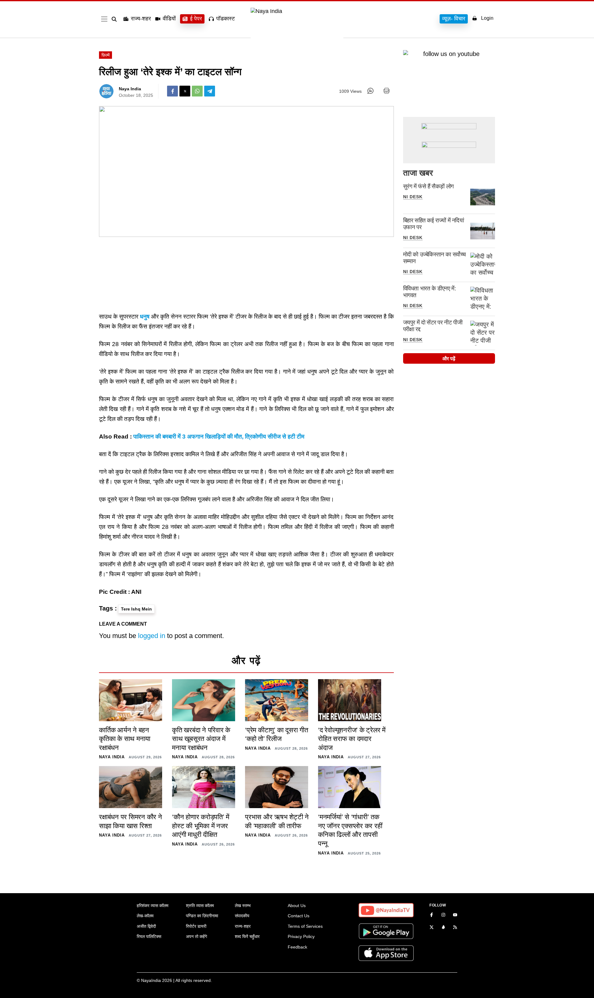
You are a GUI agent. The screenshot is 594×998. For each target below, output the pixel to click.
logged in (151, 636)
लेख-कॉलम (145, 915)
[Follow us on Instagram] (443, 915)
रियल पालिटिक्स (149, 936)
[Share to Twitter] (184, 91)
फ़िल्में (105, 55)
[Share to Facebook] (172, 91)
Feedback (297, 946)
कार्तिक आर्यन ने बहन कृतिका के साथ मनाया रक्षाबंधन (124, 739)
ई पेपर (196, 18)
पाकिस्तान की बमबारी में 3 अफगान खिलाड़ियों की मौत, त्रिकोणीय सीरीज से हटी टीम (218, 436)
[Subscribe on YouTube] (455, 915)
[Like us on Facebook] (431, 915)
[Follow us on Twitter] (431, 927)
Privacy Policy (301, 936)
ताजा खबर (418, 173)
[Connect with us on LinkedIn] (443, 927)
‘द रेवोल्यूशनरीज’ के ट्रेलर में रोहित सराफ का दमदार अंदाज (351, 739)
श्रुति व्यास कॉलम (200, 905)
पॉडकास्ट (225, 18)
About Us (297, 905)
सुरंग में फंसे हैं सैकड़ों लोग (428, 186)
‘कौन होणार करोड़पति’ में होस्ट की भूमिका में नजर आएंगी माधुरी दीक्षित (200, 825)
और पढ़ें (448, 358)
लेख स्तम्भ (243, 905)
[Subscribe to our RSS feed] (455, 927)
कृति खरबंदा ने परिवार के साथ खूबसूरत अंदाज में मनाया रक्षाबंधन (201, 739)
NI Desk (413, 196)
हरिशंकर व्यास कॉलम (152, 905)
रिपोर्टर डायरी (196, 926)
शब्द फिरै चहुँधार (247, 936)
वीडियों (169, 18)
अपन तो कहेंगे (196, 936)
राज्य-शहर (141, 18)
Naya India (130, 88)
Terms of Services (305, 926)
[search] (115, 19)
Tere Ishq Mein (136, 608)
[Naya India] (297, 11)
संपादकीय (242, 915)
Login (487, 18)
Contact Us (298, 915)
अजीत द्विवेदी (146, 926)
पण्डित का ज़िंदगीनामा (202, 915)
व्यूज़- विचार (453, 18)
